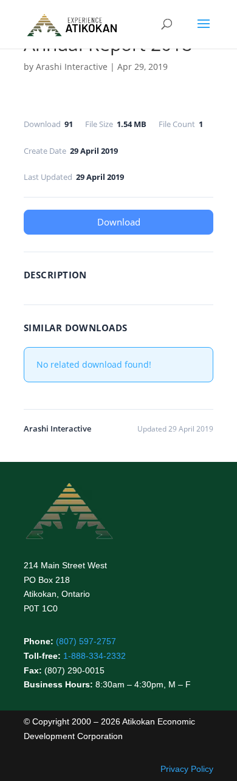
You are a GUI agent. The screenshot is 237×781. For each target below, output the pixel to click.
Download (118, 222)
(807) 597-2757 (86, 641)
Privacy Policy (186, 769)
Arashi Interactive (72, 66)
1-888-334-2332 (94, 656)
